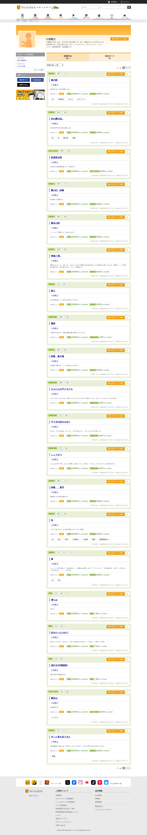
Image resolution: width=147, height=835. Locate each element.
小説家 (85, 539)
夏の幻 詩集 (57, 190)
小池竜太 (24, 21)
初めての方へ (34, 796)
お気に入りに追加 (120, 39)
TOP (18, 21)
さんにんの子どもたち (62, 389)
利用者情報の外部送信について (67, 812)
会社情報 (98, 795)
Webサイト (23, 80)
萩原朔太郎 (56, 157)
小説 (69, 93)
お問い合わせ (60, 825)
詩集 (74, 138)
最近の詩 (55, 223)
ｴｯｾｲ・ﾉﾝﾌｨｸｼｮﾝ (53, 151)
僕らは (54, 600)
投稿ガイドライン (62, 819)
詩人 (59, 539)
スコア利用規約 (61, 805)
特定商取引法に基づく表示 (65, 809)
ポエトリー (81, 99)
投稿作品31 (68, 57)
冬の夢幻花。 (57, 119)
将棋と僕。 (56, 256)
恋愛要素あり (104, 539)
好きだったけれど (59, 632)
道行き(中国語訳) (59, 665)
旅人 (53, 291)
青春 (50, 593)
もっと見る (40, 70)
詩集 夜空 (57, 487)
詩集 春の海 (57, 356)
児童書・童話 (52, 317)
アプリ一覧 (57, 783)
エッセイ (55, 717)
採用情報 (98, 802)
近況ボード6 (110, 57)
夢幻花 (65, 138)
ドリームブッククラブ (103, 810)
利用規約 (59, 795)
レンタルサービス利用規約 (65, 802)
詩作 (66, 539)
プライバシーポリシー (64, 822)
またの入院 (21, 65)
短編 (53, 756)
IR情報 (97, 799)
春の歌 (54, 80)
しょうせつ (56, 454)
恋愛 (93, 539)
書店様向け (99, 806)
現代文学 (51, 73)
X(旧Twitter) (23, 85)
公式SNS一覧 (117, 783)
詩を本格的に (22, 59)
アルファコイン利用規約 (64, 799)
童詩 (53, 323)
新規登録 (114, 2)
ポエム (70, 99)
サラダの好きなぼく (61, 422)
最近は (54, 698)
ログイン (126, 2)
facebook (37, 80)
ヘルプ (58, 815)
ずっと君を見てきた (61, 737)
